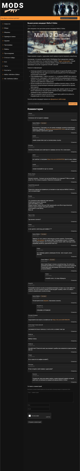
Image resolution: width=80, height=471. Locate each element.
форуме (46, 300)
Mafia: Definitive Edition (12, 74)
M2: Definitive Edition (11, 79)
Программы (8, 45)
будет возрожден (64, 61)
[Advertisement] (12, 105)
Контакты (7, 70)
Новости (7, 24)
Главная (29, 25)
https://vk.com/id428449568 (55, 159)
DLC (5, 62)
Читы (6, 66)
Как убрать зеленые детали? (10, 18)
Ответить (74, 120)
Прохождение (9, 53)
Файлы (6, 49)
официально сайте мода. (58, 99)
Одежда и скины (10, 36)
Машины (7, 32)
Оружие (6, 41)
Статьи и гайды (9, 58)
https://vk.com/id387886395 (61, 319)
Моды (6, 28)
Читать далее (73, 103)
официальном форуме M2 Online (55, 129)
